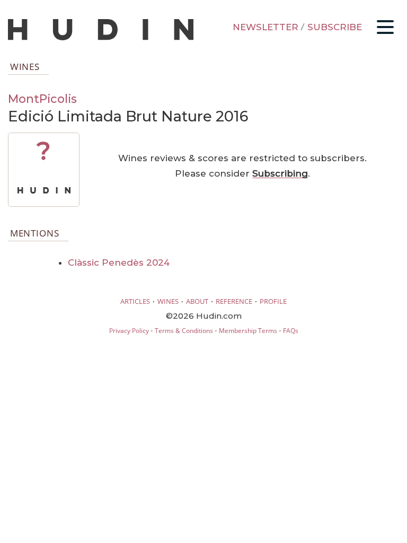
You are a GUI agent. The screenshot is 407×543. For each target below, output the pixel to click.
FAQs (290, 330)
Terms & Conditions (184, 330)
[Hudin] (100, 38)
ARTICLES (135, 301)
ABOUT (197, 301)
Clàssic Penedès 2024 (119, 262)
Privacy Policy (129, 330)
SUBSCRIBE (334, 27)
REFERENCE (234, 301)
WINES (168, 301)
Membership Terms (248, 330)
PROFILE (273, 301)
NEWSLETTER (265, 27)
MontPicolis (42, 99)
